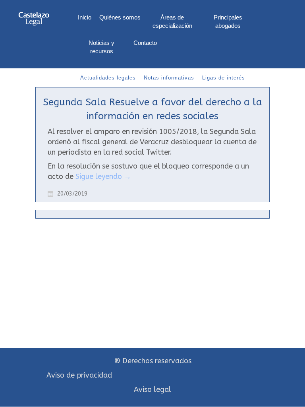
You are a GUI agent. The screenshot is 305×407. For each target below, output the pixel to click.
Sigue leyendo (103, 176)
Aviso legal (152, 389)
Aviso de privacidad (79, 375)
